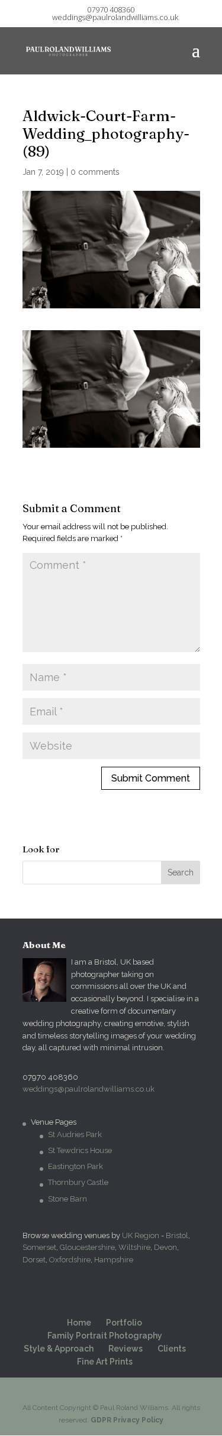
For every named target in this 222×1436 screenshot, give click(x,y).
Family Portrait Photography (104, 1335)
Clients (171, 1348)
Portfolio (124, 1322)
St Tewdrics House (80, 1150)
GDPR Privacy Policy (127, 1420)
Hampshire (113, 1259)
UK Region (140, 1235)
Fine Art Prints (105, 1361)
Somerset (39, 1247)
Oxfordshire (70, 1259)
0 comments (95, 172)
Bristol (177, 1235)
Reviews (125, 1348)
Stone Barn (67, 1198)
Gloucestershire (87, 1247)
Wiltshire (134, 1247)
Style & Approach (59, 1348)
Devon (165, 1247)
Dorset (34, 1259)
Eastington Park (75, 1166)
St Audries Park (75, 1134)
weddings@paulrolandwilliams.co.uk (88, 1089)
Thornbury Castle (78, 1182)
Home (79, 1322)
